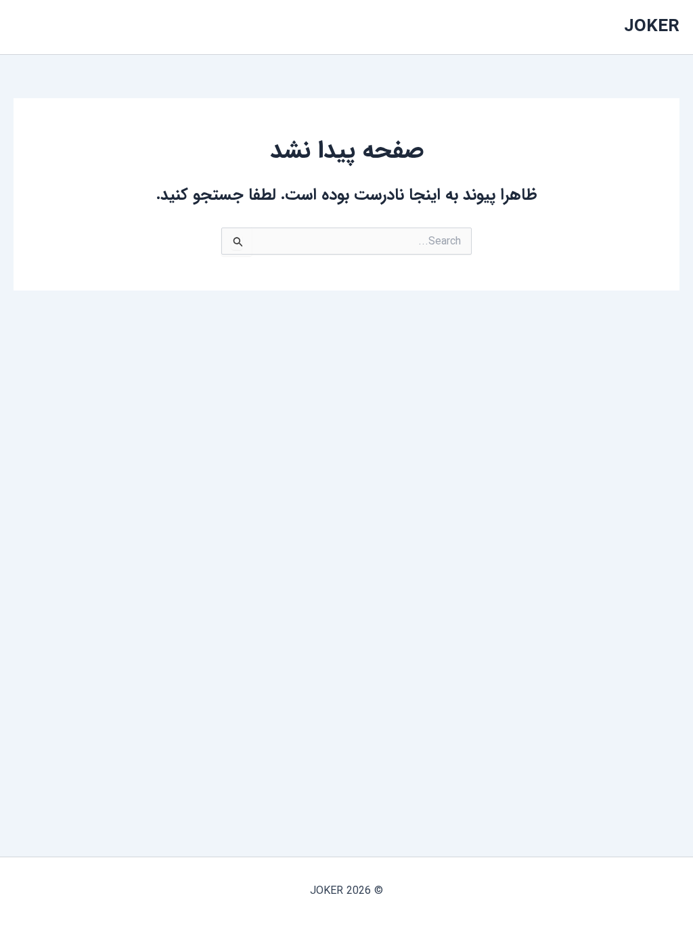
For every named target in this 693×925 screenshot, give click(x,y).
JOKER (651, 27)
